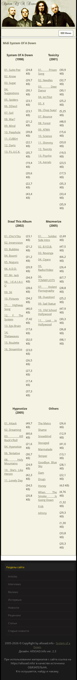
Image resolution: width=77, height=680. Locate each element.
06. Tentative (12, 453)
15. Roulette (11, 342)
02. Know (10, 76)
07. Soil (8, 112)
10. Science (45, 136)
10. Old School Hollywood (47, 312)
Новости (13, 607)
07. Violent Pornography (47, 288)
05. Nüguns (11, 262)
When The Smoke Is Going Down (47, 496)
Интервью (14, 599)
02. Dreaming (12, 430)
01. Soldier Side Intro (47, 238)
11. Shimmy (45, 142)
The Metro (44, 423)
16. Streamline (13, 349)
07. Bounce (45, 116)
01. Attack (10, 423)
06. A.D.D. (10, 268)
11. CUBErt (11, 138)
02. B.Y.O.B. (45, 246)
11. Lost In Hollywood (47, 322)
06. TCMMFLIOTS (46, 278)
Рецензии (14, 615)
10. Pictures (11, 298)
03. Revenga (45, 253)
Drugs (41, 479)
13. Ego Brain (12, 326)
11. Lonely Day (13, 480)
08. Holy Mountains (13, 461)
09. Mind (9, 126)
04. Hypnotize (12, 446)
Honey (42, 486)
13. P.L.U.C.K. (12, 151)
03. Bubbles (11, 249)
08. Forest (44, 123)
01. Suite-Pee (12, 70)
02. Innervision (13, 242)
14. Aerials (44, 162)
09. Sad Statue (47, 303)
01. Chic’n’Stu (12, 236)
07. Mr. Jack (11, 275)
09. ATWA (44, 129)
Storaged (43, 443)
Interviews (14, 584)
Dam (41, 472)
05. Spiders (11, 99)
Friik (41, 506)
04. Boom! (10, 255)
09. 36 (8, 292)
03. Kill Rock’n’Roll (13, 438)
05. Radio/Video (45, 268)
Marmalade (45, 449)
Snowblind (44, 436)
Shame (42, 430)
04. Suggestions (11, 91)
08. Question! (46, 297)
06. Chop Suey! (47, 110)
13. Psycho (45, 155)
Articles (12, 576)
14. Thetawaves (11, 334)
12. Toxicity (45, 149)
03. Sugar (10, 83)
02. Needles (45, 80)
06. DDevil (10, 106)
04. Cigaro (44, 259)
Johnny (42, 513)
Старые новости (18, 631)
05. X (41, 103)
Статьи (12, 623)
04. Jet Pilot (45, 97)
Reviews (13, 592)
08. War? (9, 119)
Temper (42, 456)
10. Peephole (12, 132)
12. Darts (10, 145)
